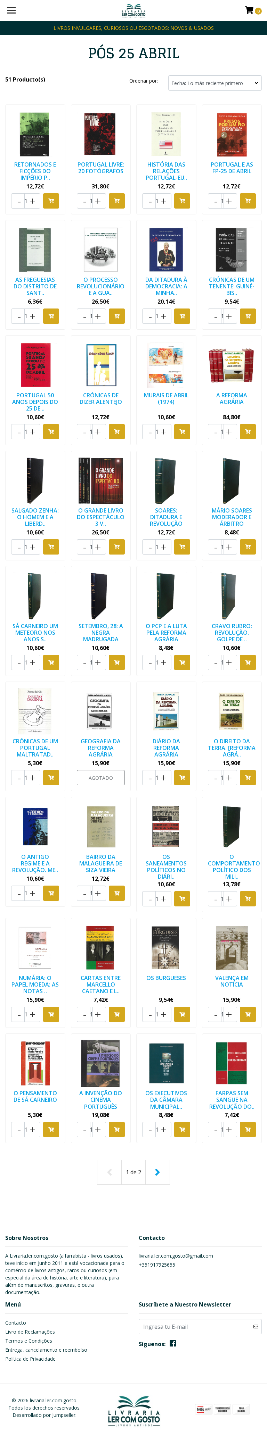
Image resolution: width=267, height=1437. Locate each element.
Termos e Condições (28, 1340)
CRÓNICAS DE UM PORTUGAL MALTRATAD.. (35, 747)
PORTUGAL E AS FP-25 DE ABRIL (232, 168)
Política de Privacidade (30, 1358)
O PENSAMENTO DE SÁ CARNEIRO (35, 1096)
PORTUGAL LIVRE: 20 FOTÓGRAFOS (101, 168)
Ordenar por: (143, 80)
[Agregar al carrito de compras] (51, 201)
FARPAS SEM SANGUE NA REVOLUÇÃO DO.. (231, 1099)
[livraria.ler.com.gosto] (134, 10)
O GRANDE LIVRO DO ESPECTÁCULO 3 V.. (100, 517)
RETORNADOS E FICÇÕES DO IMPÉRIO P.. (35, 171)
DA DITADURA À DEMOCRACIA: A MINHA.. (166, 286)
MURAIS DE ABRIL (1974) (166, 398)
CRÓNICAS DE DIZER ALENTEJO (101, 398)
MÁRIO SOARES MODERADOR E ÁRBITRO (232, 517)
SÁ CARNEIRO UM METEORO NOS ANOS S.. (35, 632)
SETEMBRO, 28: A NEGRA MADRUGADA (101, 632)
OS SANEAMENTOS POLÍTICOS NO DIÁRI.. (166, 867)
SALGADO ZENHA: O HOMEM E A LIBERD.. (35, 517)
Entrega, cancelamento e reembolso (46, 1349)
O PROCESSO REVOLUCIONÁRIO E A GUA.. (100, 286)
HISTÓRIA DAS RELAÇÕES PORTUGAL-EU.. (166, 171)
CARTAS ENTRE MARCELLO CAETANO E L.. (101, 984)
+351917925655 (157, 1264)
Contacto (15, 1322)
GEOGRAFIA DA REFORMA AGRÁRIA (101, 747)
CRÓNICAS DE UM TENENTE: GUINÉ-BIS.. (231, 286)
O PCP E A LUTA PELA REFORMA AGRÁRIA (166, 632)
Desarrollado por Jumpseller (44, 1415)
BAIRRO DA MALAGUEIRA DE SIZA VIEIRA (100, 863)
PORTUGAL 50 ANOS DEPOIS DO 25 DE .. (35, 401)
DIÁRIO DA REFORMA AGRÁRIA (166, 747)
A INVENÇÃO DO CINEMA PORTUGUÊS (100, 1099)
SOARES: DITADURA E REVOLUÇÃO (166, 517)
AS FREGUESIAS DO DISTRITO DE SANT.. (35, 286)
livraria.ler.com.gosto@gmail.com (176, 1255)
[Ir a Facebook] (173, 1345)
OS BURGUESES (166, 978)
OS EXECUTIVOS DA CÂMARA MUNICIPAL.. (166, 1099)
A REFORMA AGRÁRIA (231, 398)
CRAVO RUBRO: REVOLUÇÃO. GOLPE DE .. (232, 632)
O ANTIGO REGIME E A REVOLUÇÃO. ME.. (35, 863)
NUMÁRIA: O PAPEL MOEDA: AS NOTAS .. (35, 984)
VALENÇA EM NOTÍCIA (232, 981)
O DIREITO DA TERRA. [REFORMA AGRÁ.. (232, 747)
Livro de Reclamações (30, 1331)
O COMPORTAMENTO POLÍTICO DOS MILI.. (234, 867)
